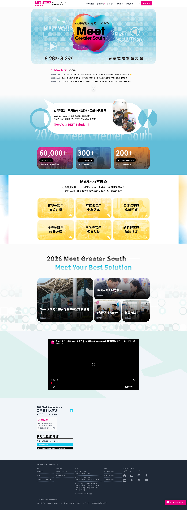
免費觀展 (146, 3)
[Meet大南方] (43, 3)
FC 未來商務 (60, 475)
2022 (92, 480)
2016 (97, 488)
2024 (82, 474)
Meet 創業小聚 (61, 471)
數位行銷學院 (109, 471)
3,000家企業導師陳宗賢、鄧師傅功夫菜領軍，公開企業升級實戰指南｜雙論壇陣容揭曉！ (95, 78)
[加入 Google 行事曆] (71, 410)
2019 (82, 488)
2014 (82, 490)
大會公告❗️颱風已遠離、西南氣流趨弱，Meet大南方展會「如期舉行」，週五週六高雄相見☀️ (97, 74)
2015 (77, 490)
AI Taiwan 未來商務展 (83, 494)
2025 (77, 474)
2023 (87, 474)
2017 (92, 488)
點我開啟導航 (43, 444)
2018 (87, 488)
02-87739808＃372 (77, 503)
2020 (77, 488)
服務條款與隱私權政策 (99, 503)
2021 (97, 480)
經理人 (39, 475)
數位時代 (40, 471)
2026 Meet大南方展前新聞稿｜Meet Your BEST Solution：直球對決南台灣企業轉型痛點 (96, 81)
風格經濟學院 (109, 479)
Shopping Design (44, 479)
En (139, 4)
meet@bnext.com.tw (54, 503)
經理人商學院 (109, 475)
